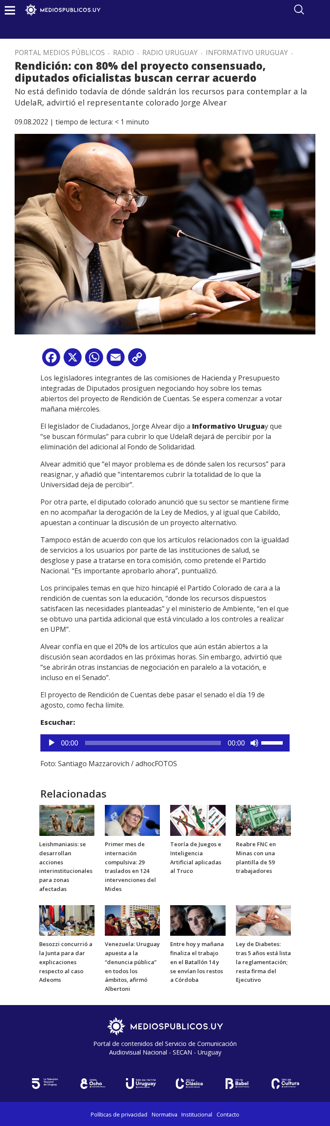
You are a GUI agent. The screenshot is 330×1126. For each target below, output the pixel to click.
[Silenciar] (254, 743)
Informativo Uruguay (247, 52)
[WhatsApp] (94, 360)
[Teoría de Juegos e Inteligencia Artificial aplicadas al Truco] (198, 820)
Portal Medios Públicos (60, 52)
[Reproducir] (51, 743)
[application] (165, 743)
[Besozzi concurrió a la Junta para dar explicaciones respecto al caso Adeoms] (67, 920)
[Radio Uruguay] (140, 1083)
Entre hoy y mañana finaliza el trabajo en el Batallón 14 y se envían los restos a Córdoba (197, 962)
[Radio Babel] (237, 1083)
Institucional (196, 1114)
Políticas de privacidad (119, 1114)
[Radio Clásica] (189, 1083)
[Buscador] (299, 9)
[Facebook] (51, 360)
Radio (123, 52)
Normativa (164, 1114)
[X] (72, 360)
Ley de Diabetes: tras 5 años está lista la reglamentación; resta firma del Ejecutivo (263, 962)
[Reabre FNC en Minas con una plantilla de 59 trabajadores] (263, 820)
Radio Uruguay (170, 52)
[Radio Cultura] (285, 1083)
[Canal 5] (44, 1083)
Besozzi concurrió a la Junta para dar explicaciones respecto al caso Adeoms (65, 962)
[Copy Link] (137, 360)
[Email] (115, 360)
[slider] (273, 742)
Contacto (228, 1114)
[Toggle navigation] (10, 10)
